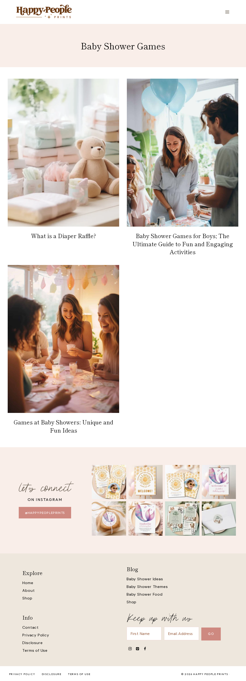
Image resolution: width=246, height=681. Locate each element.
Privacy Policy (35, 635)
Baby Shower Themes (147, 586)
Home (27, 582)
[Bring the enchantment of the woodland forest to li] (219, 518)
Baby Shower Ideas (145, 578)
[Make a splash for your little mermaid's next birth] (146, 518)
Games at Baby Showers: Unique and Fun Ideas (63, 426)
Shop (27, 598)
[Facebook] (144, 648)
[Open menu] (227, 12)
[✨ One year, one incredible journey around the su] (182, 482)
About (28, 590)
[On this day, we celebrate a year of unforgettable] (109, 482)
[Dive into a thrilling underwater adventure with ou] (219, 482)
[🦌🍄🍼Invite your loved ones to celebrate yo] (182, 518)
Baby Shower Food (145, 594)
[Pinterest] (137, 648)
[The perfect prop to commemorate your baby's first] (146, 482)
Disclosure (32, 642)
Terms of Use (35, 650)
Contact (30, 627)
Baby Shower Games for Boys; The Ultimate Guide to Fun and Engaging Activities (182, 243)
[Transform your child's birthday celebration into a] (109, 518)
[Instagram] (130, 648)
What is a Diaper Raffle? (63, 235)
